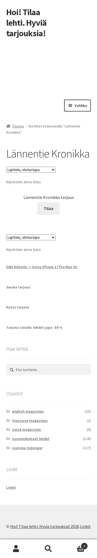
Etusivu (18, 126)
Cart (75, 544)
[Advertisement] (48, 67)
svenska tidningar (27, 447)
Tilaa (48, 208)
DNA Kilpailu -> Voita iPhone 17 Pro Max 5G (41, 266)
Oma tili (16, 549)
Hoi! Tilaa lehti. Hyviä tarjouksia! (26, 23)
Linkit (11, 487)
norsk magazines (26, 429)
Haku (48, 549)
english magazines (28, 411)
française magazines (30, 420)
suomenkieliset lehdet (31, 438)
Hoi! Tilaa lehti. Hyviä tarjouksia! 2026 (44, 526)
